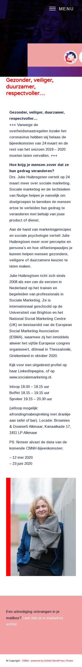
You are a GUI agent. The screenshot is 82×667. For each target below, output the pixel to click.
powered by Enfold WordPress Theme (52, 660)
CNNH (25, 660)
